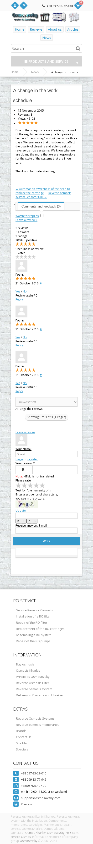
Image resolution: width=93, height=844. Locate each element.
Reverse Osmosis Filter (32, 683)
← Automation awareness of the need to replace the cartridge (43, 191)
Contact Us (23, 737)
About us (55, 29)
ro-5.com (72, 833)
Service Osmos (21, 837)
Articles (72, 29)
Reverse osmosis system (34, 689)
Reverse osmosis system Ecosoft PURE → (43, 195)
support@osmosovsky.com (40, 798)
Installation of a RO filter (33, 616)
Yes (18, 291)
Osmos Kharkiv (35, 833)
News (46, 37)
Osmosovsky (55, 833)
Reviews (36, 29)
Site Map (22, 743)
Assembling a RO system (34, 635)
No (25, 291)
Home (19, 29)
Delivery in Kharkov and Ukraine (39, 695)
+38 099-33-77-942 (33, 779)
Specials (22, 749)
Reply (19, 299)
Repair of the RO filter (31, 622)
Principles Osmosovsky (33, 676)
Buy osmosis (25, 664)
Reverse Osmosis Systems (35, 718)
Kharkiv (26, 804)
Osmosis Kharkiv (28, 670)
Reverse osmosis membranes (37, 724)
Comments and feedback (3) (41, 206)
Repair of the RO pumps (33, 641)
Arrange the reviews (29, 409)
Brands (21, 731)
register (32, 459)
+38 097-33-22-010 (60, 6)
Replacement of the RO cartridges (40, 629)
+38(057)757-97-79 (33, 785)
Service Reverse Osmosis (34, 610)
